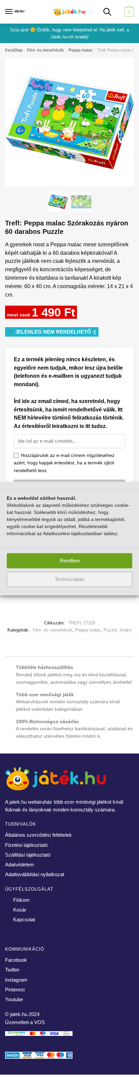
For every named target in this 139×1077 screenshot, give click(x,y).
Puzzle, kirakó (118, 630)
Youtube (14, 999)
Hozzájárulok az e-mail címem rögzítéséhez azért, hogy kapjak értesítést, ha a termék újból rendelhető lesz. (64, 463)
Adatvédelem (19, 864)
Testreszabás (69, 579)
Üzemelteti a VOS (25, 1022)
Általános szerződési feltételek (38, 835)
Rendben (70, 560)
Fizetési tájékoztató (26, 845)
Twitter (12, 970)
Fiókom (21, 900)
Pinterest (15, 989)
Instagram (16, 980)
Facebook (16, 960)
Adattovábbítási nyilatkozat (34, 874)
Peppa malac (80, 50)
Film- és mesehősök (45, 50)
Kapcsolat (24, 919)
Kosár (19, 910)
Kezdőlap (14, 50)
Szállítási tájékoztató (27, 855)
